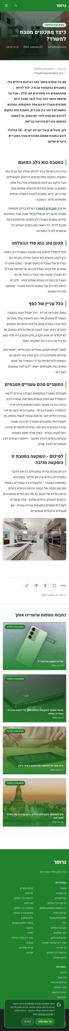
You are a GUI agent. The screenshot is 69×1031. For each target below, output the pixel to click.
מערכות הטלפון (58, 928)
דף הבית (62, 69)
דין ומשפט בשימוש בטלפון (52, 908)
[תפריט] (6, 5)
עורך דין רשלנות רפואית (54, 943)
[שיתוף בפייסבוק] (45, 585)
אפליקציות (60, 898)
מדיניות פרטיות (58, 982)
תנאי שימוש (60, 987)
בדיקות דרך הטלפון (23, 898)
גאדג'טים (28, 903)
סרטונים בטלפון (58, 938)
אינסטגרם (61, 893)
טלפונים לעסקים (58, 918)
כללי (64, 923)
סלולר (30, 933)
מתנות (30, 928)
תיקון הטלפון (59, 957)
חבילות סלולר (59, 913)
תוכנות (29, 953)
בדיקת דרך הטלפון (57, 903)
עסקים (29, 943)
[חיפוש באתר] (15, 5)
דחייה (27, 1021)
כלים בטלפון (27, 918)
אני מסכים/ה (45, 1021)
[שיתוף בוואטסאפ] (54, 585)
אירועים (29, 893)
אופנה (63, 888)
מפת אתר (61, 997)
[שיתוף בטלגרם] (36, 585)
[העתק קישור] (27, 585)
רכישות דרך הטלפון (56, 953)
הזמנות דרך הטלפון (23, 908)
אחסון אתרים (26, 888)
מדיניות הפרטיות (45, 1014)
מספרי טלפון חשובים (22, 923)
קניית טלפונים (26, 948)
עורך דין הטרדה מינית (22, 938)
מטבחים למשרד (46, 208)
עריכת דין (61, 948)
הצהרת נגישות (59, 992)
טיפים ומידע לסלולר (54, 25)
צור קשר (62, 977)
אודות (63, 972)
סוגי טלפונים (60, 933)
